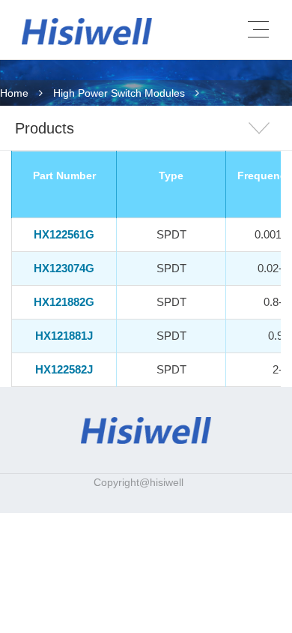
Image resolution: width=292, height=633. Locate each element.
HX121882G (64, 302)
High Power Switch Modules (119, 93)
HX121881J (64, 335)
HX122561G (64, 234)
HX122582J (64, 369)
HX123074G (64, 268)
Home (14, 93)
